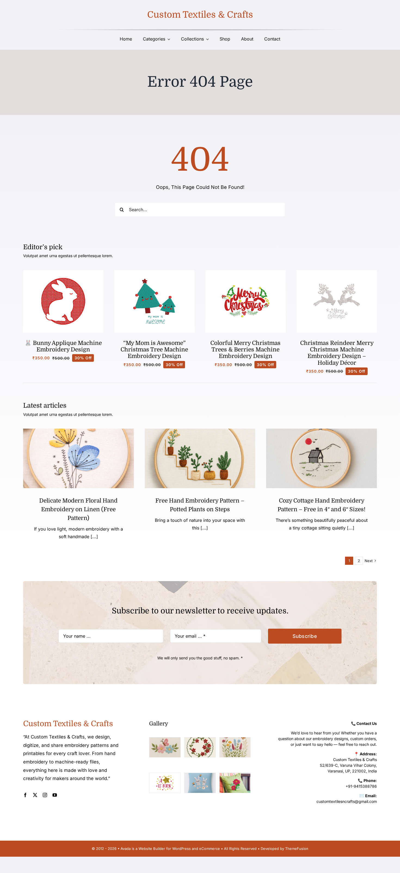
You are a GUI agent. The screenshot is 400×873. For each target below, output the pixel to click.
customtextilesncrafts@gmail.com (346, 801)
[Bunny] (63, 272)
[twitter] (35, 795)
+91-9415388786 (361, 786)
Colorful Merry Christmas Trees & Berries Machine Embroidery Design (245, 350)
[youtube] (55, 795)
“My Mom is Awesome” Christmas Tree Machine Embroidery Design (154, 350)
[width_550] (321, 431)
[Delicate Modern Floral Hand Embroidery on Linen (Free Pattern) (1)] (78, 431)
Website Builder (152, 848)
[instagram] (45, 795)
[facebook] (25, 795)
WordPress (181, 848)
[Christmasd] (245, 272)
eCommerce (209, 848)
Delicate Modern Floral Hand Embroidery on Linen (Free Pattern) (78, 509)
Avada (126, 848)
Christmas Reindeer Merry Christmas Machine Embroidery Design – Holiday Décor (337, 353)
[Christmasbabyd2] (154, 272)
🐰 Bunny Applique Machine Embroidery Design (63, 346)
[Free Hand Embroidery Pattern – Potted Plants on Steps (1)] (200, 431)
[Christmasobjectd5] (337, 272)
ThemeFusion (296, 848)
